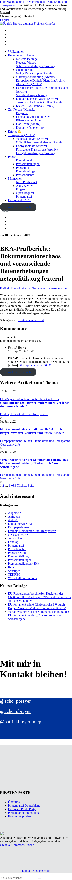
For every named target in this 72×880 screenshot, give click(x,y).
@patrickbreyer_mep (20, 721)
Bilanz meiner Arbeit (29, 120)
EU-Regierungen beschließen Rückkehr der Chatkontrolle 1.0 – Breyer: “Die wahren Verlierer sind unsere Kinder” (34, 402)
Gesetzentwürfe (10, 444)
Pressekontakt (24, 160)
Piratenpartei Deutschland (24, 805)
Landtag (13, 542)
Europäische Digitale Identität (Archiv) (40, 80)
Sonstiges (14, 571)
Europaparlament (11, 441)
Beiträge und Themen (21, 55)
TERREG (14, 574)
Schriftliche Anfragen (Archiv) (35, 66)
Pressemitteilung (18, 556)
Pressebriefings (25, 171)
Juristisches (15, 538)
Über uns (14, 802)
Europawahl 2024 (19, 200)
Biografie (22, 113)
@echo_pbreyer (15, 701)
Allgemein (14, 513)
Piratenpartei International (24, 812)
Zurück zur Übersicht (18, 207)
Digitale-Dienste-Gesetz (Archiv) (37, 98)
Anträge (13, 520)
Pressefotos (23, 167)
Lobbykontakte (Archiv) (31, 146)
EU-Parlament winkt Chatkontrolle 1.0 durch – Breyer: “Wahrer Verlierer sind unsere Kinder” (32, 431)
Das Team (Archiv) (28, 124)
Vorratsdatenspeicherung (31, 95)
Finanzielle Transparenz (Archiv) (37, 149)
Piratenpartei (24, 196)
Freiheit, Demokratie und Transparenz (24, 288)
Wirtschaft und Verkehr (22, 578)
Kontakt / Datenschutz (30, 127)
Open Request (25, 193)
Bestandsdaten (27, 320)
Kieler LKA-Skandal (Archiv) (35, 106)
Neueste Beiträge (27, 59)
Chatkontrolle (24, 69)
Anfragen (14, 516)
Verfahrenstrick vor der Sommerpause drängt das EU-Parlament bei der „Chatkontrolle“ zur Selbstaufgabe (34, 463)
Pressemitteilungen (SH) (23, 563)
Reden (12, 567)
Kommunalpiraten (19, 816)
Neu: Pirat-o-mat (26, 182)
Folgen (20, 189)
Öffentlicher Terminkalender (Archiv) (39, 142)
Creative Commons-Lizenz (17, 845)
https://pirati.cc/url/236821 (35, 365)
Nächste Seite (25, 485)
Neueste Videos (26, 62)
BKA (40, 320)
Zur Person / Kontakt (21, 109)
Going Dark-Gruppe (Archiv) (34, 73)
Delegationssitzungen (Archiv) (35, 153)
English (5, 20)
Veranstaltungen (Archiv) (32, 138)
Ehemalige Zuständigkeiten (33, 116)
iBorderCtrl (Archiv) (29, 84)
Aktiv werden (24, 185)
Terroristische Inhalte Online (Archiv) (39, 102)
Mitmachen (15, 178)
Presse (12, 156)
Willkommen (16, 51)
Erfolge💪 (14, 131)
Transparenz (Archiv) (21, 135)
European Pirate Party (22, 809)
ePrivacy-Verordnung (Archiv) (35, 77)
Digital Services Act (20, 523)
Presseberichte (25, 175)
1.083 (12, 485)
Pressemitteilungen (28, 164)
